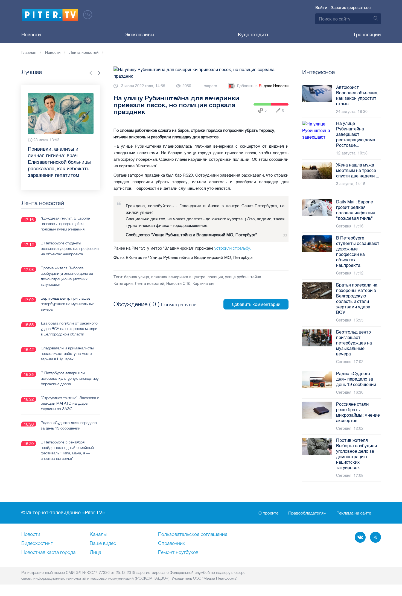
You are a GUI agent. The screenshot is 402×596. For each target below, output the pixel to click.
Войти (321, 7)
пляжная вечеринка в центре (178, 277)
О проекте (268, 513)
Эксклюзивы (139, 35)
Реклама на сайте (353, 513)
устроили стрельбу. (232, 248)
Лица (95, 552)
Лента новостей (149, 283)
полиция (215, 277)
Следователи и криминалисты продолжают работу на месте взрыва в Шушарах (67, 353)
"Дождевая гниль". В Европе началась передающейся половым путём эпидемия (65, 224)
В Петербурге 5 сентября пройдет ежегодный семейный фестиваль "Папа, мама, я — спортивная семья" (67, 450)
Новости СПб (178, 283)
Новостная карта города (48, 552)
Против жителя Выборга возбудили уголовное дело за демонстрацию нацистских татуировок (67, 276)
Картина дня (204, 283)
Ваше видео (103, 543)
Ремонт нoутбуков (178, 552)
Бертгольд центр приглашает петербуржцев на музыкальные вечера (67, 304)
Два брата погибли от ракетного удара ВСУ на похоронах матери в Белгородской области (69, 329)
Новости (31, 35)
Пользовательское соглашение (192, 534)
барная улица (136, 277)
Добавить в (263, 86)
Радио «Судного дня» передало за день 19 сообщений (69, 425)
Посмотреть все (178, 304)
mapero (210, 86)
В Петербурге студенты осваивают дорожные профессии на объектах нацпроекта (70, 248)
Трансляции (367, 35)
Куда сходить (253, 35)
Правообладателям (307, 513)
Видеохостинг (37, 543)
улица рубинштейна (243, 277)
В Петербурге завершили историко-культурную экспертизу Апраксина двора (69, 378)
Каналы (98, 534)
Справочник (171, 543)
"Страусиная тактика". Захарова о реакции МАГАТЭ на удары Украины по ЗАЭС (70, 403)
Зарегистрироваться (351, 7)
